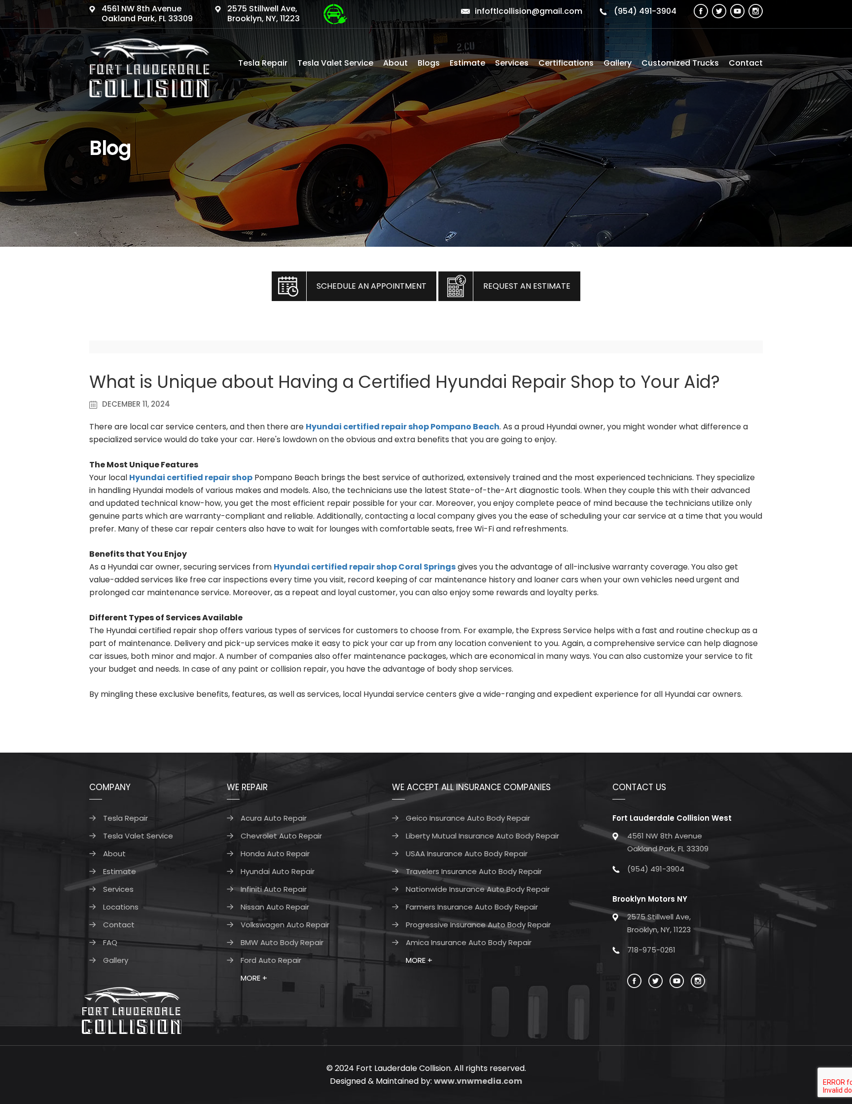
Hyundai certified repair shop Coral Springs (365, 566)
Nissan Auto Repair (275, 907)
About (395, 63)
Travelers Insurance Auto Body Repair (474, 871)
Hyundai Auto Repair (278, 871)
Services (512, 63)
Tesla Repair (262, 63)
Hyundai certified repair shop (190, 477)
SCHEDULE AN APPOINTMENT (371, 286)
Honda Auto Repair (275, 853)
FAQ (110, 942)
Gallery (618, 63)
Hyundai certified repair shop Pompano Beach (402, 426)
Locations (121, 907)
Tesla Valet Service (335, 63)
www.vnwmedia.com (478, 1081)
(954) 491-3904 (644, 11)
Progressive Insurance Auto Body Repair (478, 924)
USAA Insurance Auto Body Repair (467, 853)
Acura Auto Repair (274, 818)
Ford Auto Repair (271, 960)
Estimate (467, 63)
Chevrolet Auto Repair (281, 836)
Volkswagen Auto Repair (285, 924)
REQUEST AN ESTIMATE (526, 286)
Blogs (429, 63)
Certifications (566, 63)
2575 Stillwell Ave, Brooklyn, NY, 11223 (263, 13)
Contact (746, 63)
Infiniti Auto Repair (274, 889)
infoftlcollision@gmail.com (528, 11)
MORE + (254, 978)
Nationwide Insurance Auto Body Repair (478, 889)
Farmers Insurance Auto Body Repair (472, 907)
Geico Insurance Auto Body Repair (468, 818)
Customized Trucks (680, 63)
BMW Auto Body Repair (282, 942)
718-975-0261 (651, 950)
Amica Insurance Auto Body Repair (469, 942)
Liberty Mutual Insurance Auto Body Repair (482, 836)
